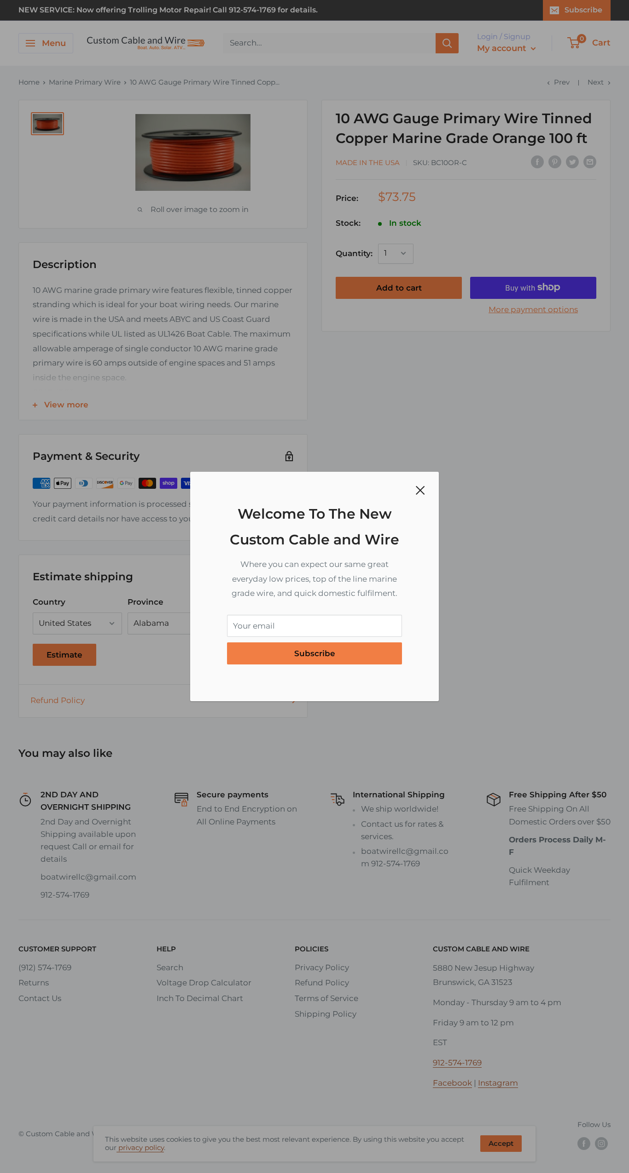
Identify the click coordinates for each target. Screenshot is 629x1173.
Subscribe (314, 653)
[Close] (420, 490)
